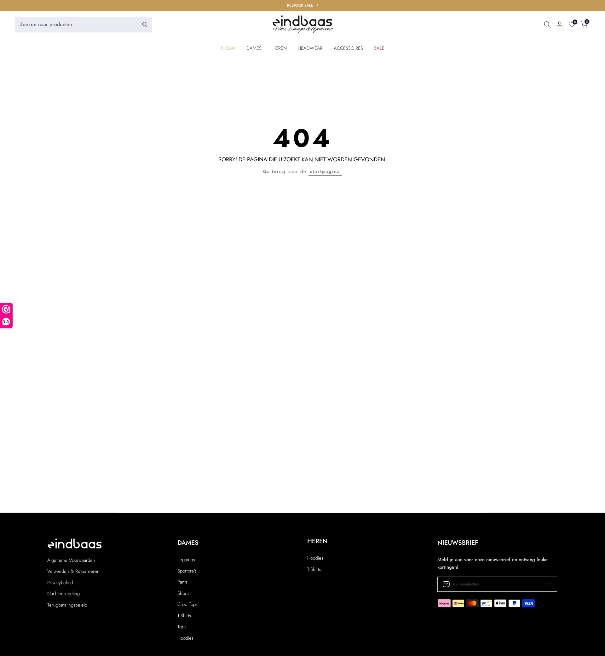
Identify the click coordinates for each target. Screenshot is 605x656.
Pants (182, 582)
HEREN (280, 48)
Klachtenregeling (63, 593)
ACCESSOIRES (348, 48)
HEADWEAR (310, 48)
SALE (379, 48)
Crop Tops (187, 604)
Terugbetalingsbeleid (67, 605)
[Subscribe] (545, 584)
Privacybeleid (60, 582)
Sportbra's (187, 571)
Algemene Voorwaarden (71, 560)
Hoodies (185, 638)
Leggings (186, 559)
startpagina (325, 171)
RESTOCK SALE (300, 5)
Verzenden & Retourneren (73, 571)
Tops (181, 627)
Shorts (183, 593)
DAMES (254, 48)
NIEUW (228, 48)
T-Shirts (184, 616)
